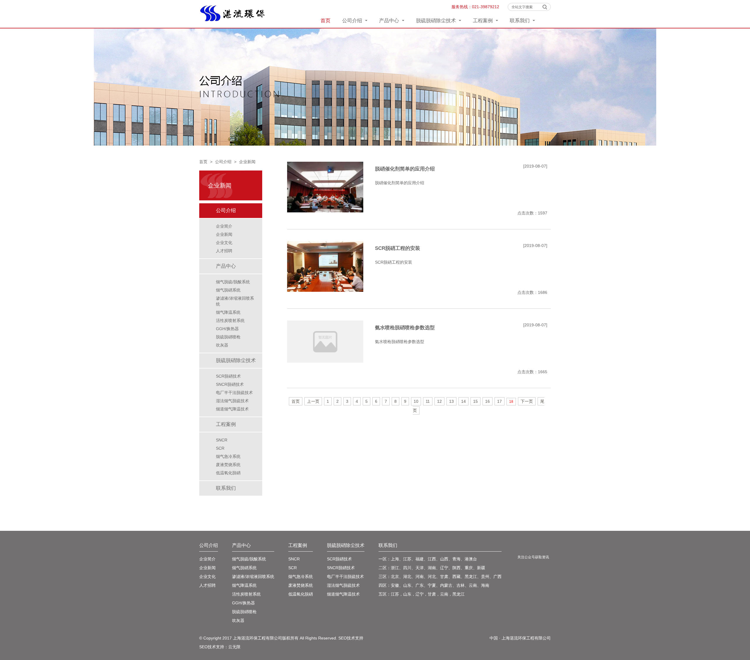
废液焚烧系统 (228, 464)
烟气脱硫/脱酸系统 (233, 281)
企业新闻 (247, 161)
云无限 (234, 646)
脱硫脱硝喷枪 (228, 337)
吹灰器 (222, 345)
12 (439, 401)
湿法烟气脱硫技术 (232, 400)
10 (416, 401)
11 (428, 401)
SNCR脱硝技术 (230, 384)
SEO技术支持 (350, 638)
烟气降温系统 (228, 312)
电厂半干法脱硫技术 (234, 392)
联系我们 (520, 20)
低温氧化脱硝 (228, 472)
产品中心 (389, 20)
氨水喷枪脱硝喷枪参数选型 (405, 327)
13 (451, 401)
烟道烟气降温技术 (232, 409)
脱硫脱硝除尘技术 (436, 20)
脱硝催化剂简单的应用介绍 (405, 169)
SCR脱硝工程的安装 (397, 248)
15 (475, 401)
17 (499, 401)
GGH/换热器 (227, 328)
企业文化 (224, 242)
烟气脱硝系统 (228, 290)
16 (487, 401)
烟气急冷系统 (228, 456)
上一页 (313, 401)
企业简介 (224, 226)
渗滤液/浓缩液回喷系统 (235, 301)
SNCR (221, 440)
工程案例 (483, 20)
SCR (220, 448)
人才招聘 (224, 250)
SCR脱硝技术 (228, 376)
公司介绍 (353, 20)
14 (463, 401)
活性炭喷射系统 (230, 320)
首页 (325, 20)
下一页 (527, 401)
